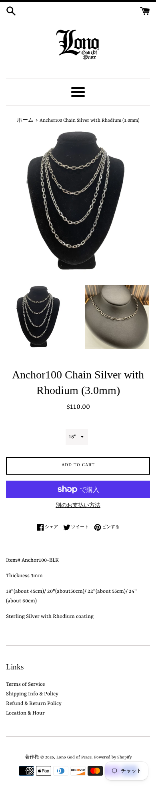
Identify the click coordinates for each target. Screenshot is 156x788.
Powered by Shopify (113, 757)
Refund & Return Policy (34, 704)
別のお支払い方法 (78, 506)
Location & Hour (25, 713)
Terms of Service (25, 684)
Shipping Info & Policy (32, 694)
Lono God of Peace (74, 757)
